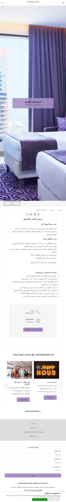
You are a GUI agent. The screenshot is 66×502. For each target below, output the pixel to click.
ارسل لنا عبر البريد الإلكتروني (33, 329)
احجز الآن (12, 203)
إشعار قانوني (33, 427)
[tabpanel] (33, 100)
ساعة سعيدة (52, 382)
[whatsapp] (27, 214)
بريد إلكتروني (57, 467)
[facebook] (38, 214)
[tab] (40, 411)
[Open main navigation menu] (63, 2)
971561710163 (30, 322)
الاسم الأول (57, 451)
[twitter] (34, 214)
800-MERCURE (29, 313)
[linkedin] (31, 214)
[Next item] (6, 386)
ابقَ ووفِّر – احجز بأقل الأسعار (22, 383)
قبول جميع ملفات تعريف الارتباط (39, 499)
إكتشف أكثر (50, 397)
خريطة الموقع (33, 436)
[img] (33, 3)
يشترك (33, 475)
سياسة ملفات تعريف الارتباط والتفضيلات (33, 432)
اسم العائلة (58, 459)
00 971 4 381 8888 (36, 490)
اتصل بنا (33, 423)
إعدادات (57, 499)
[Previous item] (59, 386)
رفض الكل (50, 499)
